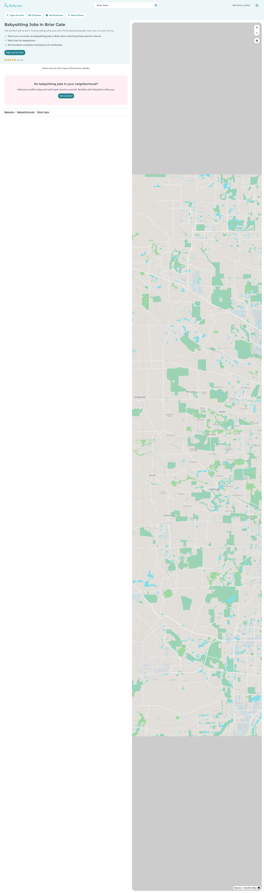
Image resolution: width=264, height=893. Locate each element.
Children (36, 15)
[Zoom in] (257, 27)
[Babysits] (13, 5)
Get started (66, 96)
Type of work (16, 15)
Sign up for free (15, 52)
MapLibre (237, 888)
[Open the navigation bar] (257, 5)
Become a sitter (241, 5)
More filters (77, 15)
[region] (197, 457)
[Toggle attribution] (258, 887)
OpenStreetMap (250, 888)
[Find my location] (257, 40)
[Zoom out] (257, 33)
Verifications (55, 15)
